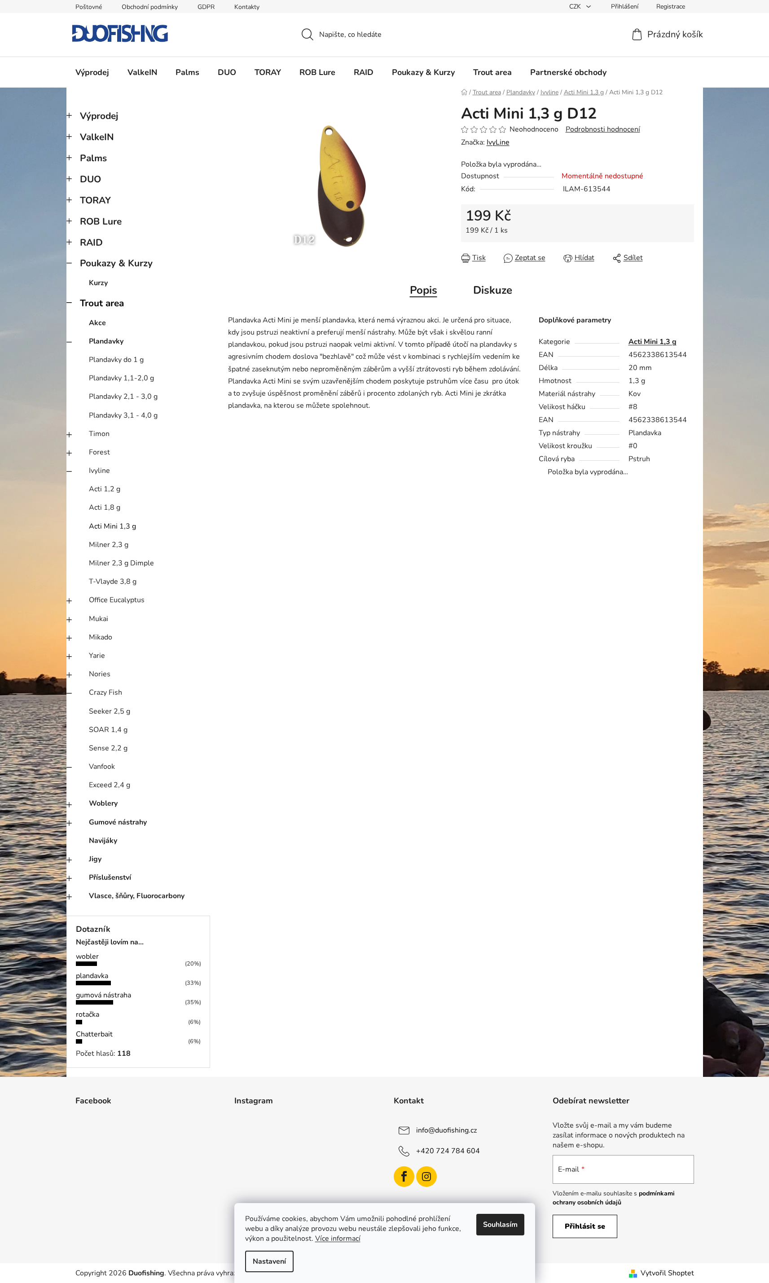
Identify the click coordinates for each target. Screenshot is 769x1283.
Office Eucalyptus (117, 600)
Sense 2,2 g (108, 748)
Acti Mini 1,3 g (112, 526)
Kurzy (98, 283)
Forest (99, 452)
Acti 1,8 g (104, 507)
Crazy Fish (105, 692)
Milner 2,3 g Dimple (121, 563)
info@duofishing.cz (446, 1130)
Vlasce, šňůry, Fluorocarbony (137, 896)
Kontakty (246, 7)
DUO (90, 179)
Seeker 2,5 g (109, 711)
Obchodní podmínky (150, 7)
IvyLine (498, 142)
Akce (97, 323)
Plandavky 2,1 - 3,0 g (123, 396)
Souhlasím (500, 1225)
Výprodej (99, 116)
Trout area (102, 303)
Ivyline (99, 471)
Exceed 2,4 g (109, 785)
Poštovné (88, 7)
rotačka (87, 1014)
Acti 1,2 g (104, 489)
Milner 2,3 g (108, 545)
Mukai (98, 619)
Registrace (670, 6)
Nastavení (269, 1261)
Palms (93, 158)
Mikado (100, 637)
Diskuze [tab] (492, 290)
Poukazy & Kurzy (116, 263)
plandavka (92, 976)
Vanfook (102, 767)
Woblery (103, 803)
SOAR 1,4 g (108, 730)
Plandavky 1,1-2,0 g (121, 378)
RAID (91, 242)
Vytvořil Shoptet (667, 1273)
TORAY (95, 200)
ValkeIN (97, 137)
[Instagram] (426, 1176)
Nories (99, 674)
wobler (87, 956)
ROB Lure (101, 221)
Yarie (97, 656)
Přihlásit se (585, 1226)
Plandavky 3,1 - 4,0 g (123, 415)
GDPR (206, 7)
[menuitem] (92, 72)
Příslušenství (110, 877)
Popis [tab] (423, 290)
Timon (99, 434)
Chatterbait (94, 1034)
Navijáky (103, 841)
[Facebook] (404, 1176)
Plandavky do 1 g (116, 360)
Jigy (95, 859)
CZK (576, 6)
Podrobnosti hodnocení (603, 129)
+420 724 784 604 (448, 1150)
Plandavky (106, 341)
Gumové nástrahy (118, 822)
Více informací (337, 1238)
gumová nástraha (103, 995)
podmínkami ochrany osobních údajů (614, 1198)
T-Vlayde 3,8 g (112, 581)
